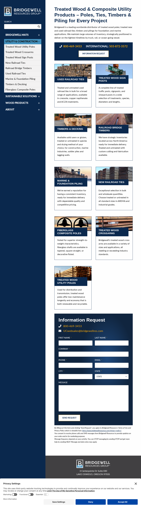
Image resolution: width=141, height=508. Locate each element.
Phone (63, 360)
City (61, 371)
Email (98, 360)
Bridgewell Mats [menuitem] (17, 35)
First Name (65, 338)
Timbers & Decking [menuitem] (16, 84)
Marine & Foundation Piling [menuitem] (20, 79)
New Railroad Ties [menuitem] (15, 63)
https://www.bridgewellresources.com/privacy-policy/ (101, 431)
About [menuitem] (10, 109)
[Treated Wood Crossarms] (114, 224)
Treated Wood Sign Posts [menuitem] (19, 57)
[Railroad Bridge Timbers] (114, 121)
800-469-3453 (72, 46)
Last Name (101, 338)
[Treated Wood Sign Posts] (114, 71)
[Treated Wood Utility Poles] (73, 273)
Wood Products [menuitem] (17, 103)
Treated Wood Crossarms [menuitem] (19, 52)
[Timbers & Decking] (73, 121)
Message (63, 383)
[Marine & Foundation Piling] (73, 174)
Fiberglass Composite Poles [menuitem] (20, 90)
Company (64, 349)
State (98, 371)
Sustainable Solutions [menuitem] (21, 96)
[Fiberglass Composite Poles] (73, 224)
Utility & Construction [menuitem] (22, 41)
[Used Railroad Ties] (73, 71)
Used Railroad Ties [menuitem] (16, 73)
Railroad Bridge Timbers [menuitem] (19, 68)
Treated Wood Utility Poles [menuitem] (20, 47)
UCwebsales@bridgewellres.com (83, 331)
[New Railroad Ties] (114, 174)
